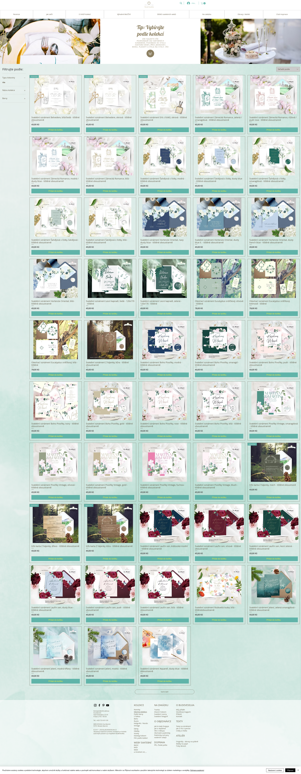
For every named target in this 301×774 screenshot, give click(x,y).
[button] (203, 3)
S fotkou (137, 716)
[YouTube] (107, 705)
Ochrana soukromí (197, 770)
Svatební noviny (160, 714)
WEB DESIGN (97, 724)
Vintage (137, 726)
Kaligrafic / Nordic (141, 723)
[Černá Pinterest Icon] (103, 705)
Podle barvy (138, 714)
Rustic (136, 721)
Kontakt (179, 716)
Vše (3, 82)
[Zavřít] (298, 770)
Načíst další (164, 692)
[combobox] (288, 69)
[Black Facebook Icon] (99, 705)
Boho (136, 719)
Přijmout (290, 770)
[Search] (181, 3)
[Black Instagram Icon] (95, 705)
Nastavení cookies (275, 770)
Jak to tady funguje (161, 726)
